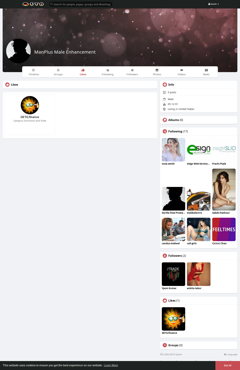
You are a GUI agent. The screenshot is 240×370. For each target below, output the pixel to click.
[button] (81, 4)
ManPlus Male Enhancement (65, 52)
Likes (172, 300)
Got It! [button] (228, 365)
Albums (173, 120)
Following (175, 131)
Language (231, 354)
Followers (175, 255)
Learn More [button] (111, 365)
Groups (173, 345)
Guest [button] (213, 3)
